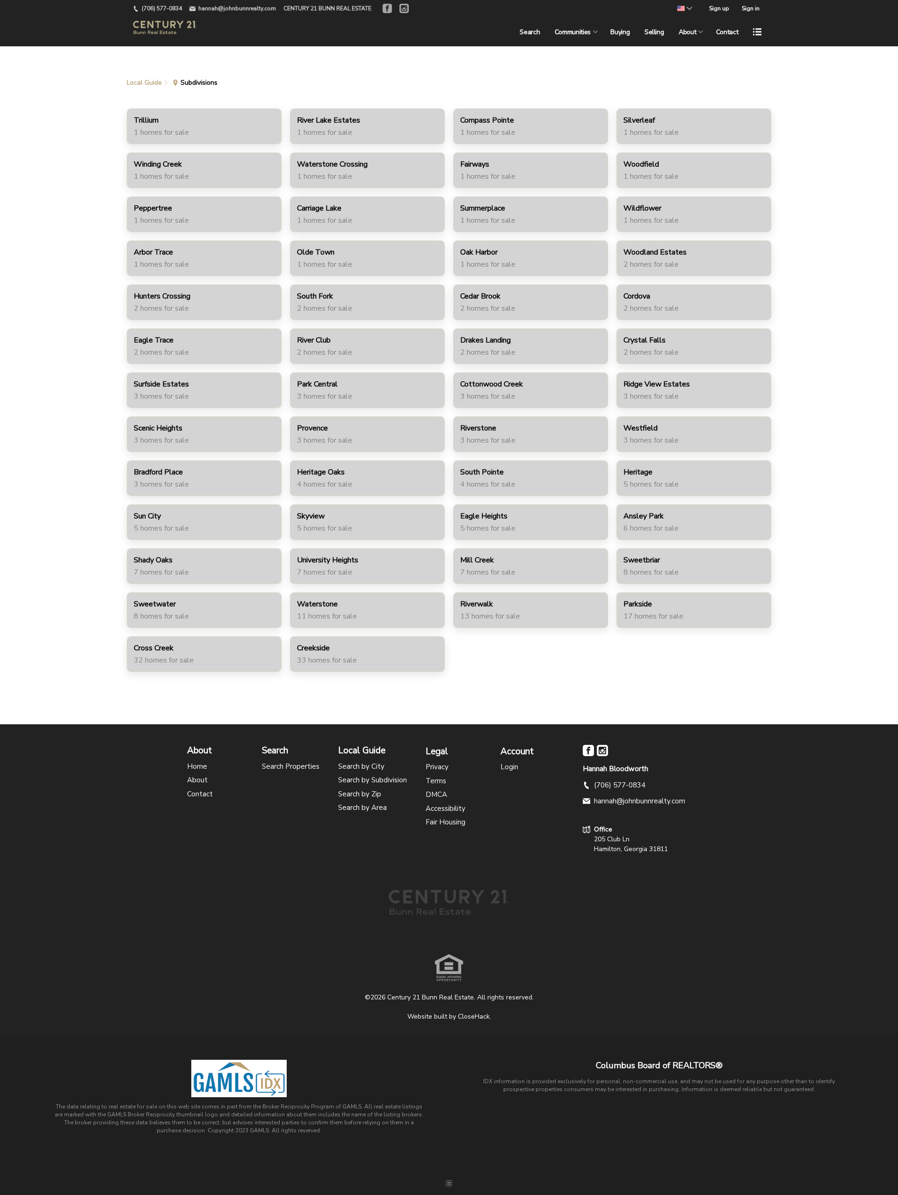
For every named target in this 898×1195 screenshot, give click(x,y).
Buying (620, 32)
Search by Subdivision (372, 780)
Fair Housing (445, 822)
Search (530, 32)
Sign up (719, 8)
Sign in (751, 8)
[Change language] (685, 8)
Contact (727, 32)
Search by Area (362, 807)
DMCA (436, 794)
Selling (654, 32)
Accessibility (445, 808)
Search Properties (290, 766)
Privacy (437, 767)
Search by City (361, 766)
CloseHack (474, 1016)
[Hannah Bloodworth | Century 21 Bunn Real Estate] (449, 911)
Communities (573, 32)
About (687, 32)
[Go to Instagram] (404, 8)
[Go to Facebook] (387, 8)
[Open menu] (757, 32)
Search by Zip (359, 794)
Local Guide (361, 751)
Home (197, 766)
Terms (436, 781)
